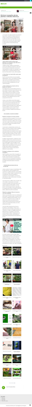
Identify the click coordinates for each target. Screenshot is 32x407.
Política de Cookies (5, 400)
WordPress (12, 405)
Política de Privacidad (3, 398)
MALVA (4, 4)
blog (6, 18)
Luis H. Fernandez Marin (10, 386)
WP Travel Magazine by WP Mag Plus (20, 405)
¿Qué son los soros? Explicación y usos (24, 11)
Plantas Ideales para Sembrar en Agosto (6, 11)
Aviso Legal (3, 399)
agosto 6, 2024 (3, 18)
